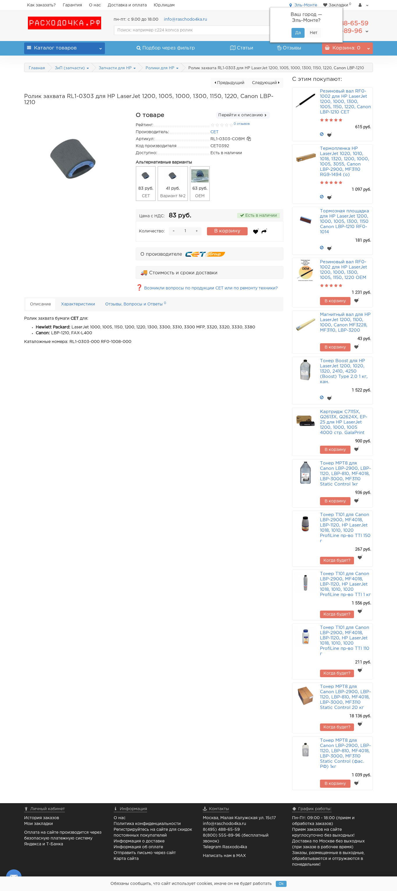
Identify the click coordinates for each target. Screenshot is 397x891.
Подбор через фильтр (168, 48)
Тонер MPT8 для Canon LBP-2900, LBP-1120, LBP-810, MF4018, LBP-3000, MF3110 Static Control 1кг (345, 473)
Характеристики (78, 304)
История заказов (41, 818)
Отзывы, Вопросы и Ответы (135, 304)
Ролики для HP (161, 68)
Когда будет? (336, 560)
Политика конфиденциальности (147, 824)
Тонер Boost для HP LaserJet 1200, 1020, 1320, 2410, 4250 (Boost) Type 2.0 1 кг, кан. (344, 371)
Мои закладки (38, 824)
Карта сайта (126, 858)
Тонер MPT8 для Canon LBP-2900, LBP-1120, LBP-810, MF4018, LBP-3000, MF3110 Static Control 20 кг (345, 697)
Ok (281, 883)
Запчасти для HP (116, 68)
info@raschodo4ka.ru (185, 19)
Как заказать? (41, 5)
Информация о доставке (139, 841)
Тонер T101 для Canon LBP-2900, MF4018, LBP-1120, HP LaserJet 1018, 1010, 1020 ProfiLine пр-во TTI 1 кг (345, 584)
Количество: (152, 231)
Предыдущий (230, 83)
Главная (37, 68)
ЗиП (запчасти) (70, 68)
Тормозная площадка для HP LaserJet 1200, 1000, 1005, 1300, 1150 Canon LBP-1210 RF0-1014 (344, 221)
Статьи (245, 48)
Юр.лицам (164, 5)
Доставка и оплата (127, 5)
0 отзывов (242, 123)
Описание (40, 304)
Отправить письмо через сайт (145, 853)
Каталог (55, 48)
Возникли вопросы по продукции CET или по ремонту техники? (207, 288)
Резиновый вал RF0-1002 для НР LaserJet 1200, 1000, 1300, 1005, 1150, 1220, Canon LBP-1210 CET (345, 101)
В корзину (227, 231)
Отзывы (292, 48)
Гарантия (72, 5)
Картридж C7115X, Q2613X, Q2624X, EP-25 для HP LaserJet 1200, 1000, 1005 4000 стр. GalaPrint (343, 422)
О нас (95, 5)
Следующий (265, 83)
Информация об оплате (138, 847)
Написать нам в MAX (224, 856)
